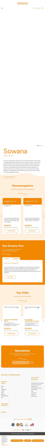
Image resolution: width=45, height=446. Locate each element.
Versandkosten (31, 433)
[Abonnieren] (31, 363)
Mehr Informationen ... (5, 444)
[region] (22, 216)
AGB (32, 391)
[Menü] (2, 8)
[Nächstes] (43, 216)
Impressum (33, 394)
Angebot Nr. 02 (31, 201)
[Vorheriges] (1, 216)
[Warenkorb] (42, 8)
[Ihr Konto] (39, 8)
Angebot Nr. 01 (10, 201)
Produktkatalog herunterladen (37, 383)
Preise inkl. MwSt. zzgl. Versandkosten (11, 227)
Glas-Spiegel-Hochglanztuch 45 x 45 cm (32, 320)
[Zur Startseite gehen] (22, 3)
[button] (36, 145)
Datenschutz (34, 392)
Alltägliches (3, 389)
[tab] (7, 258)
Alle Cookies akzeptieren (38, 440)
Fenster (2, 391)
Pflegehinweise (34, 386)
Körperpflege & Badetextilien (4, 404)
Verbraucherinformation (36, 384)
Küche (2, 386)
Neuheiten (3, 412)
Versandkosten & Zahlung (36, 388)
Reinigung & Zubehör (4, 382)
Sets (2, 397)
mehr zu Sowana (9, 176)
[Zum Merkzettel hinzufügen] (17, 308)
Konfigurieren (28, 440)
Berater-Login (34, 396)
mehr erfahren (10, 276)
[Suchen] (33, 8)
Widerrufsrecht (34, 389)
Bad (2, 387)
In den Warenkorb (11, 230)
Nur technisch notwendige (17, 440)
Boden (2, 392)
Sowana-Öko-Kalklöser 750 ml (11, 320)
